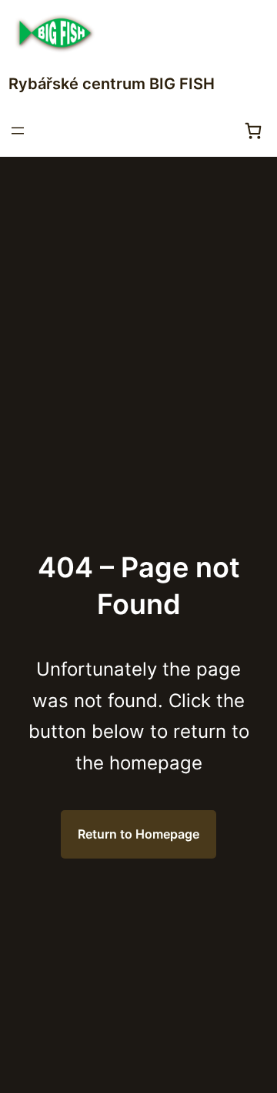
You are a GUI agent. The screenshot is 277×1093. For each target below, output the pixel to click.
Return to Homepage (138, 834)
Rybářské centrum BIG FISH (111, 84)
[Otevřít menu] (17, 130)
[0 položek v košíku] (253, 130)
